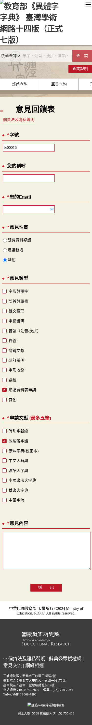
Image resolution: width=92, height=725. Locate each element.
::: (1, 111)
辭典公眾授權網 (65, 658)
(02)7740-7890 (29, 690)
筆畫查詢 (59, 84)
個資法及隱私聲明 (18, 120)
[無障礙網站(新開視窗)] (46, 704)
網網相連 (34, 665)
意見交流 (12, 665)
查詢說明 (80, 69)
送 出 (46, 587)
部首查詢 (19, 84)
